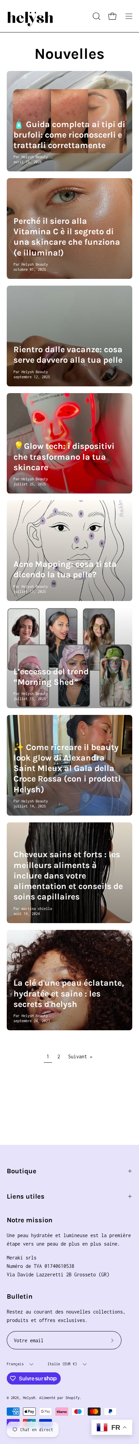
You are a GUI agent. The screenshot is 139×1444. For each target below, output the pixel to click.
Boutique (21, 1171)
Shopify (72, 1398)
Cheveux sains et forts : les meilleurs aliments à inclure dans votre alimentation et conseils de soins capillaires (68, 875)
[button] (96, 16)
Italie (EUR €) (62, 1364)
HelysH (29, 1398)
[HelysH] (30, 16)
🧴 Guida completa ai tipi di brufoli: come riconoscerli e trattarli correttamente (69, 134)
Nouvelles (69, 54)
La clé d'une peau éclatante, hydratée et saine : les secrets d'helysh (68, 993)
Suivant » (80, 1056)
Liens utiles (26, 1196)
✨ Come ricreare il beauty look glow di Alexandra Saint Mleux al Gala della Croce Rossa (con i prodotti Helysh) (67, 768)
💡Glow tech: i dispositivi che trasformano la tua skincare (63, 456)
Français (15, 1364)
